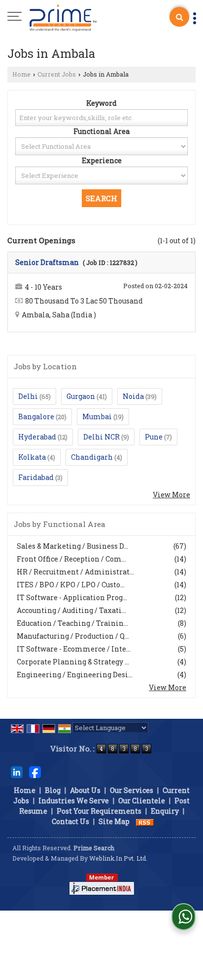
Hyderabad (37, 436)
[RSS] (145, 821)
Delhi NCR (101, 436)
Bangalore (36, 416)
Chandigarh (92, 457)
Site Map (114, 821)
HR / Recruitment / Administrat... (75, 571)
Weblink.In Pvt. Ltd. (118, 858)
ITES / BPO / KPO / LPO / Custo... (71, 584)
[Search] (179, 17)
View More (171, 494)
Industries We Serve (73, 800)
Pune (154, 436)
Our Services (131, 790)
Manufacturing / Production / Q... (73, 636)
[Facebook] (35, 771)
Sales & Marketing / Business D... (72, 546)
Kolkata (32, 457)
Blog (53, 790)
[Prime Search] (63, 17)
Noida (133, 396)
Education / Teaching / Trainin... (72, 623)
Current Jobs (56, 74)
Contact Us (70, 821)
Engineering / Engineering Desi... (75, 674)
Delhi (28, 396)
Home (21, 74)
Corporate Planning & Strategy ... (73, 661)
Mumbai (97, 416)
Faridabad (36, 477)
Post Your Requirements (99, 811)
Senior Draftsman (47, 262)
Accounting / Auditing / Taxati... (71, 610)
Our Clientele (141, 800)
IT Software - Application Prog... (72, 597)
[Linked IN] (17, 771)
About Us (85, 790)
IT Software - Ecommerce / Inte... (74, 649)
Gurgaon (81, 396)
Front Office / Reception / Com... (71, 559)
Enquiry (165, 811)
